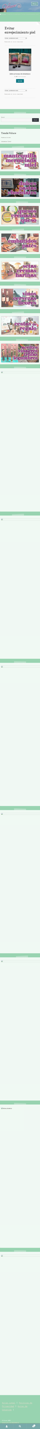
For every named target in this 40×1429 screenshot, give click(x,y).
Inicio (4, 14)
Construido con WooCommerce (10, 1422)
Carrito (31, 1425)
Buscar (3, 117)
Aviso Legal (8, 1403)
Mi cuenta (6, 1426)
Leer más (20, 81)
